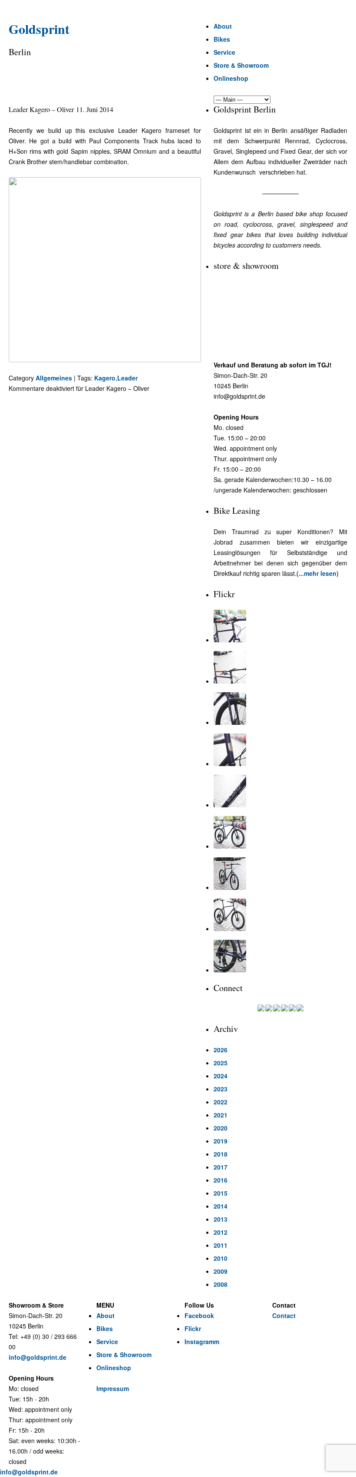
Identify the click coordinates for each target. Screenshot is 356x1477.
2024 (220, 1075)
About (223, 26)
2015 (220, 1193)
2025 (220, 1062)
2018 (220, 1154)
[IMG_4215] (280, 626)
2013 (220, 1219)
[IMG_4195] (280, 956)
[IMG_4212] (280, 708)
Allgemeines (54, 377)
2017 (220, 1167)
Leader (127, 377)
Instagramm (202, 1341)
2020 (220, 1127)
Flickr (193, 1328)
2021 (220, 1114)
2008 (220, 1284)
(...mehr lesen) (318, 573)
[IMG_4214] (280, 667)
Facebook (199, 1315)
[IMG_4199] (280, 832)
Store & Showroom (241, 65)
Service (224, 52)
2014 (220, 1206)
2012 (220, 1232)
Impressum (112, 1388)
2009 (220, 1271)
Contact (284, 1315)
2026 (220, 1049)
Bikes (222, 39)
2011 (220, 1245)
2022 (220, 1101)
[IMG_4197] (280, 915)
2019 (220, 1141)
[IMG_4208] (280, 791)
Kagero (104, 377)
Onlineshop (231, 78)
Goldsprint (39, 28)
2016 (220, 1180)
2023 (220, 1088)
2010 (220, 1258)
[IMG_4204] (280, 873)
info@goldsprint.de (37, 1357)
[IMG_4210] (280, 750)
